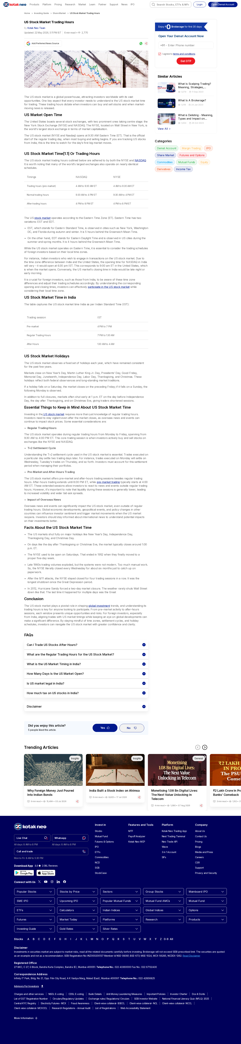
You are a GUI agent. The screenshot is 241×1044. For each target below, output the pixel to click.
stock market (42, 218)
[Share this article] (146, 43)
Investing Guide (41, 13)
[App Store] (46, 873)
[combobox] (170, 4)
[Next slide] (204, 747)
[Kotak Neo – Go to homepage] (14, 4)
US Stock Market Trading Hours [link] (85, 13)
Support (114, 4)
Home (27, 13)
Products (34, 4)
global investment (99, 605)
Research (70, 4)
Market (82, 4)
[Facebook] (64, 881)
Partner (102, 4)
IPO (132, 4)
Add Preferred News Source (45, 43)
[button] (223, 4)
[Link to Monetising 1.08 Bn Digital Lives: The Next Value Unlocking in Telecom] (177, 782)
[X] (39, 881)
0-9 (166, 939)
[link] (32, 838)
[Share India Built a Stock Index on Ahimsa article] (139, 797)
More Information (24, 1018)
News (124, 4)
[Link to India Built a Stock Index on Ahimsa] (115, 778)
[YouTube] (45, 881)
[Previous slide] (197, 747)
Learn (92, 4)
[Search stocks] (153, 4)
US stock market (53, 414)
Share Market (59, 13)
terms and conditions (184, 53)
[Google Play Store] (24, 873)
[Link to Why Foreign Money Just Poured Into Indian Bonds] (53, 780)
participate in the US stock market (109, 287)
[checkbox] (159, 54)
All (171, 939)
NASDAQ (140, 160)
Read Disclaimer (191, 955)
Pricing (58, 4)
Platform (47, 4)
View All (163, 128)
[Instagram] (52, 881)
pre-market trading (108, 482)
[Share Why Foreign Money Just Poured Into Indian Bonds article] (77, 801)
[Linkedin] (58, 881)
